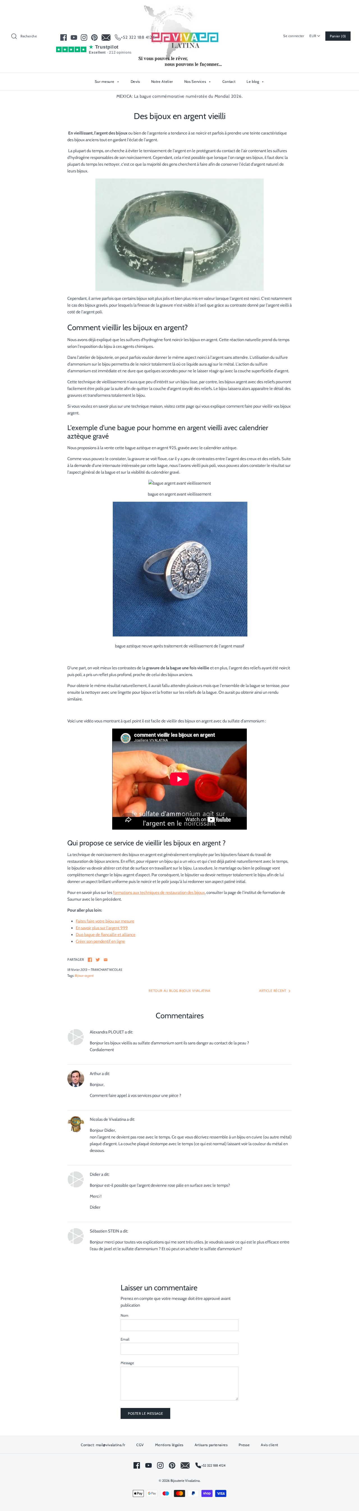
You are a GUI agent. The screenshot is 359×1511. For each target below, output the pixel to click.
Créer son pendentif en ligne (100, 941)
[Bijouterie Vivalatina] (179, 9)
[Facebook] (63, 37)
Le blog (255, 81)
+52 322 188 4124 (138, 37)
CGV (140, 1444)
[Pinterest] (94, 37)
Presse (244, 1444)
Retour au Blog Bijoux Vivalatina (179, 991)
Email (125, 1339)
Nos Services (197, 81)
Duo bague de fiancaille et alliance (105, 934)
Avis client (269, 1444)
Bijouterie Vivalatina (185, 1480)
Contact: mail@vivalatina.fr (103, 1444)
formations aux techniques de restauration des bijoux (159, 892)
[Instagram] (84, 37)
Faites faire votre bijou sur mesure (105, 921)
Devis (135, 81)
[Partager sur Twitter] (98, 960)
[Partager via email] (105, 960)
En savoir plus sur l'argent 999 (102, 927)
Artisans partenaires (211, 1444)
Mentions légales (169, 1444)
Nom (124, 1315)
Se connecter (293, 36)
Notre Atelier (162, 81)
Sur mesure (107, 81)
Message (127, 1363)
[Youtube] (74, 37)
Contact (229, 81)
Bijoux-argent (84, 975)
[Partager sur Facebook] (90, 960)
